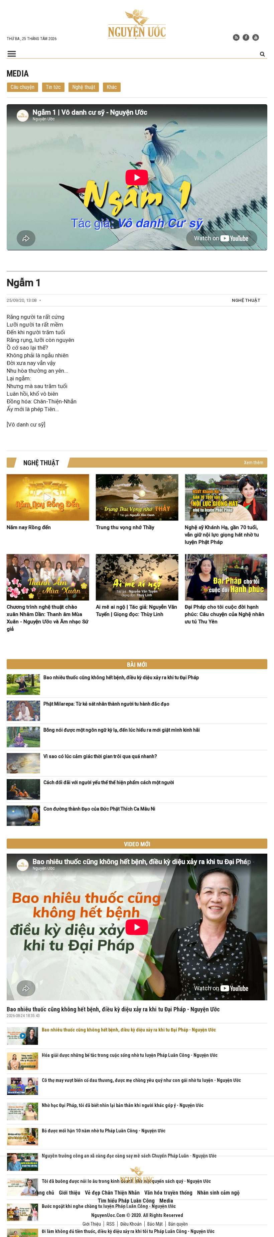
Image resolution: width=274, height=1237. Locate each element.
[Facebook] (246, 37)
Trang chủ (42, 1193)
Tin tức (53, 87)
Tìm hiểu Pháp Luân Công (126, 1201)
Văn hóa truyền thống (168, 1193)
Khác (112, 87)
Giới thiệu (69, 1193)
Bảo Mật (155, 1224)
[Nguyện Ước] (137, 23)
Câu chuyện (22, 87)
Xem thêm (253, 462)
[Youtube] (255, 37)
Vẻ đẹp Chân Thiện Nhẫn (112, 1193)
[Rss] (236, 37)
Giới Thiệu (92, 1224)
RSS (111, 1224)
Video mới (137, 844)
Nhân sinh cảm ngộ (218, 1193)
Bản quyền (178, 1224)
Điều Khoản (131, 1224)
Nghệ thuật (83, 87)
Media (166, 1201)
